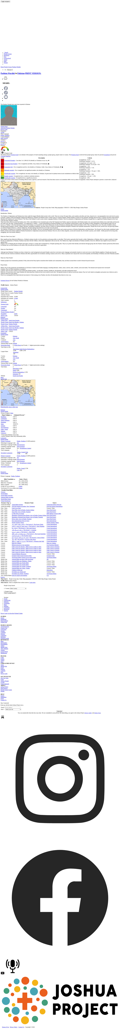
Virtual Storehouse (5, 501)
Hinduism (3, 422)
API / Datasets (4, 648)
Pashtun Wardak (18, 291)
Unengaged (4, 310)
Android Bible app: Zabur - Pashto (21, 568)
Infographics (4, 642)
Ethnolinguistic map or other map (9, 407)
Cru (48, 575)
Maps (2, 377)
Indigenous (4, 302)
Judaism (3, 425)
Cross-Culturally (5, 684)
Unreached (4, 306)
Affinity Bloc (4, 320)
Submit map (4, 379)
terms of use (97, 713)
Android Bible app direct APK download (22, 559)
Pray (5, 57)
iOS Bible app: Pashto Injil (19, 572)
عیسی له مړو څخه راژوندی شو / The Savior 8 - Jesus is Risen (28, 537)
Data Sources (4, 688)
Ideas (2, 662)
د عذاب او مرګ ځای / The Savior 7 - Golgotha (24, 530)
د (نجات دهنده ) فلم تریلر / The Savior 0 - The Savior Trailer (27, 524)
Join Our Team (4, 678)
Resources (6, 55)
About (5, 59)
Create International (52, 524)
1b (1, 163)
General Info (4, 288)
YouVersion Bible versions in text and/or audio (24, 557)
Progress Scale (14, 154)
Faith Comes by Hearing (53, 546)
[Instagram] (60, 837)
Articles (3, 650)
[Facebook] (60, 956)
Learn (2, 679)
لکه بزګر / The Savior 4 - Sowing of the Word (24, 539)
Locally (3, 682)
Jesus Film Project (51, 510)
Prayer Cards (4, 129)
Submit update (4, 210)
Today (2, 665)
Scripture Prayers (5, 280)
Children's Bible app (17, 570)
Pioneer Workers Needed (7, 312)
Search (6, 52)
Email (2, 667)
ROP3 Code (4, 315)
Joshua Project (4, 687)
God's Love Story (16, 508)
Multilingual (4, 653)
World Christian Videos (18, 522)
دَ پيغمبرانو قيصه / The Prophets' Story (22, 535)
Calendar (3, 670)
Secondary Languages (6, 453)
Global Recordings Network (54, 504)
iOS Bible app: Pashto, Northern (20, 573)
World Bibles (4, 493)
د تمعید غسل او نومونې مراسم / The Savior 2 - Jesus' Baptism (28, 526)
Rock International (51, 520)
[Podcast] (13, 974)
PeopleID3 (3, 313)
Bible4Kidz (50, 570)
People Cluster (4, 322)
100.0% (6, 138)
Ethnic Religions (5, 420)
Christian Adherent (5, 156)
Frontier (3, 308)
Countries (3, 632)
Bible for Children (16, 543)
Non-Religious (4, 427)
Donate (6, 62)
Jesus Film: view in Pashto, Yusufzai (21, 512)
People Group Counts (6, 690)
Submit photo (4, 126)
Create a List (4, 628)
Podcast (3, 669)
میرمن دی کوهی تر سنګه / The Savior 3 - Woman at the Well (28, 541)
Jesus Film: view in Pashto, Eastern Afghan (23, 510)
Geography (3, 333)
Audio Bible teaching (17, 504)
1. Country (7, 588)
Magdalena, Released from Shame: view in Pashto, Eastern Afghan (29, 515)
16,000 (2, 132)
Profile (2, 209)
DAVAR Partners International (54, 506)
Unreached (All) (8, 167)
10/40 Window (5, 341)
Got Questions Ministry (53, 545)
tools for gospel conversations (19, 575)
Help (5, 61)
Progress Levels (5, 638)
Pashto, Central (21, 452)
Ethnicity (3, 317)
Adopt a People (5, 681)
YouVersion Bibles (51, 557)
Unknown (3, 433)
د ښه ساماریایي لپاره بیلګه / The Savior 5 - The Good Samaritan (29, 534)
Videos (2, 645)
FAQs (2, 698)
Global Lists (4, 622)
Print (2, 672)
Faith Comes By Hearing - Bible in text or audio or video (26, 546)
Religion (3, 410)
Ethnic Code (4, 331)
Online (20, 486)
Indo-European (21, 444)
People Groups (8, 54)
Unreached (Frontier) (9, 160)
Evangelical (107, 154)
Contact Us (3, 700)
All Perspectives (5, 626)
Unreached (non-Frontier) (10, 163)
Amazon (3, 492)
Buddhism (3, 417)
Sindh (21, 349)
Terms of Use (5, 1027)
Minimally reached (9, 170)
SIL (48, 559)
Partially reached (8, 176)
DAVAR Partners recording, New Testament (23, 506)
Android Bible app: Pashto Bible (20, 563)
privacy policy (88, 713)
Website (15, 343)
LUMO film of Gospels (18, 513)
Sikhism (3, 431)
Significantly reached (9, 178)
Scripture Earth (50, 555)
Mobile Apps (4, 647)
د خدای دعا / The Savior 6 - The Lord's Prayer (24, 528)
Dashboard (3, 619)
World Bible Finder (6, 499)
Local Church (4, 651)
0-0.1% (2, 141)
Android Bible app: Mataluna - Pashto (21, 561)
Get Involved (7, 58)
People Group (4, 324)
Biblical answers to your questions (20, 545)
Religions (3, 637)
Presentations (4, 644)
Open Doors (18, 345)
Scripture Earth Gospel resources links (22, 555)
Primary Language (5, 441)
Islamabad (15, 352)
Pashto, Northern (5, 135)
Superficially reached (9, 173)
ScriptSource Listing (25, 448)
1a (1, 160)
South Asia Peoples (18, 375)
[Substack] (3, 718)
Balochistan (16, 349)
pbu (18, 443)
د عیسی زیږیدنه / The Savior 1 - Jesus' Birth (23, 532)
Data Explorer (4, 620)
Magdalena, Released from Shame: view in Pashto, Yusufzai (27, 517)
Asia (14, 340)
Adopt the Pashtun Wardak (8, 128)
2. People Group (8, 591)
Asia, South (16, 338)
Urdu (26, 452)
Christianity (4, 418)
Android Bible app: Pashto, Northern (21, 566)
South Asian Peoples (14, 320)
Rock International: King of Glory (20, 520)
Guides (2, 659)
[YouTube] (3, 974)
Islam (2, 138)
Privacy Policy (13, 1027)
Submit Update (19, 613)
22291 (15, 313)
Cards (2, 657)
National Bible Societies (7, 497)
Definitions (3, 697)
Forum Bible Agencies (6, 495)
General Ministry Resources (19, 554)
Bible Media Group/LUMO (54, 513)
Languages (3, 438)
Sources (3, 577)
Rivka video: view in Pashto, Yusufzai (21, 519)
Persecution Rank (5, 345)
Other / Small (4, 429)
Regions (3, 634)
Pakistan (15, 336)
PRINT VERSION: (33, 73)
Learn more (32, 582)
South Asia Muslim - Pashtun (16, 322)
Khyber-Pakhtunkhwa (28, 349)
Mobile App (4, 666)
